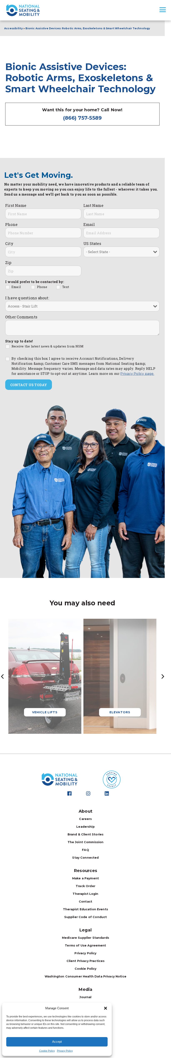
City (9, 243)
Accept (57, 1041)
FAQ (85, 850)
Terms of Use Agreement (85, 945)
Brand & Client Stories (85, 834)
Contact (85, 901)
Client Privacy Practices (86, 961)
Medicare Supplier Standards (85, 938)
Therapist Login (85, 894)
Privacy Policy (65, 1050)
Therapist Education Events (85, 909)
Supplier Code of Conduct (85, 917)
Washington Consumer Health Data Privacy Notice (85, 976)
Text (65, 287)
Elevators (119, 712)
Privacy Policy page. (137, 374)
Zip (8, 262)
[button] (105, 1008)
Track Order (85, 886)
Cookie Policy (47, 1050)
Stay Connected (85, 857)
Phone (11, 224)
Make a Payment (85, 878)
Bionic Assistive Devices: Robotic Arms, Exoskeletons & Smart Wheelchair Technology (88, 28)
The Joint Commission (86, 842)
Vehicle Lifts (45, 712)
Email (89, 224)
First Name (15, 205)
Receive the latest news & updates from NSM (47, 346)
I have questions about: (27, 298)
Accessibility (13, 28)
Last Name (93, 205)
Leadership (85, 827)
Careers (85, 819)
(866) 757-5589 (82, 118)
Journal (85, 997)
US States (92, 243)
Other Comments (21, 317)
